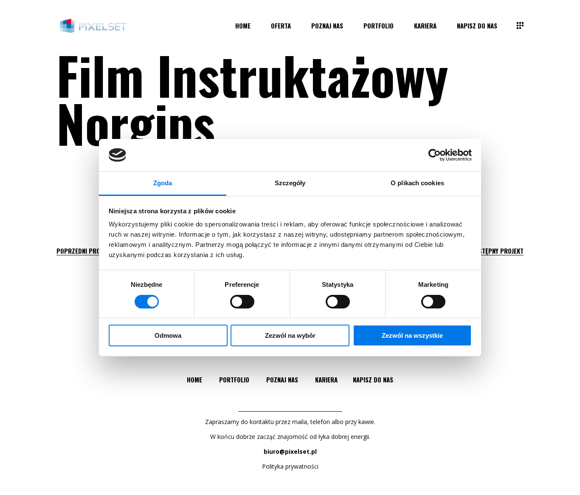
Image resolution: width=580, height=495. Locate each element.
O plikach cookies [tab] (417, 183)
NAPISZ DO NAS (373, 379)
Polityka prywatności (290, 466)
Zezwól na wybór (290, 335)
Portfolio (234, 379)
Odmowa (168, 335)
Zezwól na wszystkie (412, 335)
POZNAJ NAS (282, 379)
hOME (194, 379)
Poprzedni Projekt (84, 250)
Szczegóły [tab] (290, 183)
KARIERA (326, 379)
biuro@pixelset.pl (290, 451)
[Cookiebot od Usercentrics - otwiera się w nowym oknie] (434, 155)
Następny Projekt (498, 250)
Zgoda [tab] (162, 183)
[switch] (242, 301)
